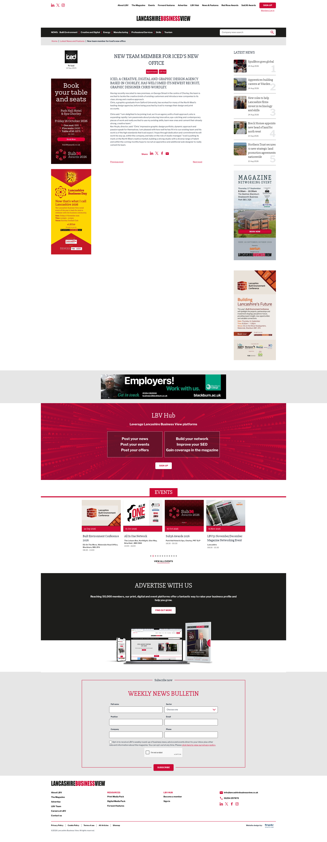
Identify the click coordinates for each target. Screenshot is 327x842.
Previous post (116, 162)
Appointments (152, 71)
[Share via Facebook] (162, 153)
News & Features (210, 5)
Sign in (167, 801)
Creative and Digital (90, 32)
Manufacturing (121, 32)
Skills (158, 32)
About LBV (123, 5)
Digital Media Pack (116, 801)
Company (115, 729)
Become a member (173, 796)
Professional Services (142, 32)
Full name (115, 704)
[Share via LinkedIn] (151, 153)
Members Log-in (267, 10)
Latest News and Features (72, 41)
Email (168, 717)
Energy (106, 32)
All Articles (103, 825)
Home (54, 41)
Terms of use (89, 825)
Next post (197, 162)
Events (151, 5)
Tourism (168, 32)
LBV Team (56, 806)
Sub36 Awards (248, 5)
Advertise (182, 5)
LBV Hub (194, 5)
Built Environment (68, 32)
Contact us (56, 815)
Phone (168, 729)
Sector (169, 704)
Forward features (166, 5)
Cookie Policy (73, 825)
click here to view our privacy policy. (199, 745)
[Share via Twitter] (156, 153)
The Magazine (138, 5)
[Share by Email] (167, 153)
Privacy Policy (57, 825)
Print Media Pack (115, 796)
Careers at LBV (58, 811)
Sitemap (116, 825)
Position (114, 717)
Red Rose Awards (229, 5)
